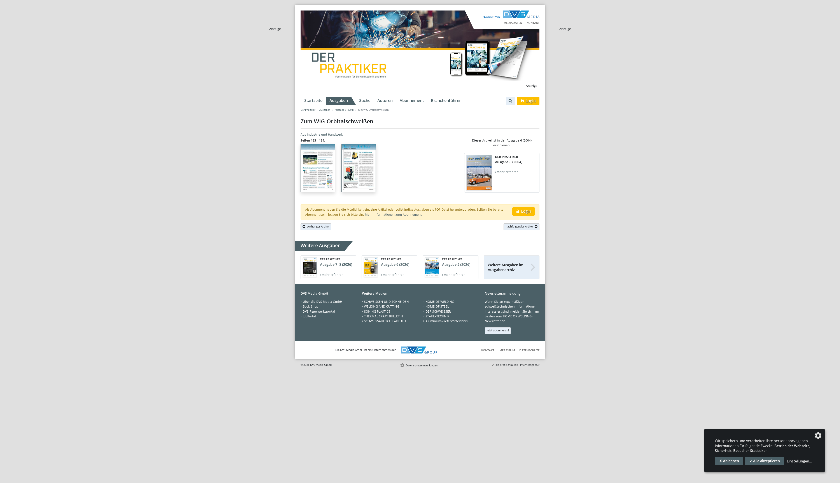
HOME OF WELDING (439, 301)
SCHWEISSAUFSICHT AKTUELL (385, 321)
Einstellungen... (799, 461)
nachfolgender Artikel (520, 226)
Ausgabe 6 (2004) (344, 109)
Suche (364, 100)
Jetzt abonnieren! (498, 330)
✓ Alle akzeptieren (764, 460)
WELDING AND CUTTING (381, 306)
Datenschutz (529, 350)
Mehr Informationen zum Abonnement (393, 214)
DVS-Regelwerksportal (319, 311)
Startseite (313, 100)
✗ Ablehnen (729, 460)
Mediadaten (513, 23)
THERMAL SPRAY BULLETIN (383, 316)
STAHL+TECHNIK (437, 316)
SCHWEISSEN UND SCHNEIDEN (386, 301)
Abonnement (412, 100)
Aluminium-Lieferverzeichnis (446, 321)
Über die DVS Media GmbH (322, 301)
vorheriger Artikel (317, 226)
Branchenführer (446, 100)
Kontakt (533, 23)
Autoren (385, 100)
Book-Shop (310, 306)
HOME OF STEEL (437, 306)
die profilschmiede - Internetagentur (517, 365)
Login (530, 100)
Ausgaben (338, 100)
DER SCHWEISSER (438, 311)
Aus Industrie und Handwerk (322, 134)
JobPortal (309, 316)
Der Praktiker (308, 109)
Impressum (507, 350)
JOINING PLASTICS (377, 311)
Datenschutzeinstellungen (422, 365)
